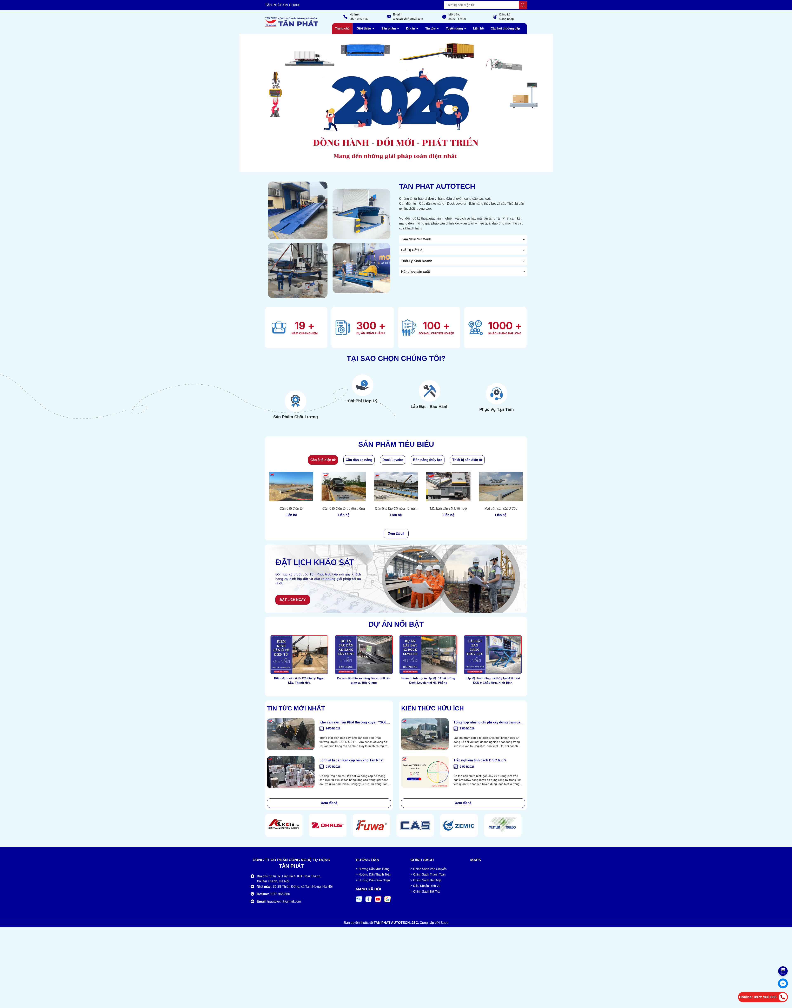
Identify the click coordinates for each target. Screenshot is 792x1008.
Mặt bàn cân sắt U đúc (500, 508)
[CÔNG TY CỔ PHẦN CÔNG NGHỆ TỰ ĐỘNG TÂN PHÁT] (396, 103)
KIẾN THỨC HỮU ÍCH (432, 708)
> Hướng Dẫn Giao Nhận (373, 880)
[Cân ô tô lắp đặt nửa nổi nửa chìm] (396, 486)
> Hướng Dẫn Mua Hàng (372, 869)
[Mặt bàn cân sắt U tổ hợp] (448, 486)
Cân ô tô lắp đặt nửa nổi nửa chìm (396, 509)
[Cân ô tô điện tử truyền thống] (344, 486)
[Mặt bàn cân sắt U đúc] (501, 486)
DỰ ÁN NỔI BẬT (396, 624)
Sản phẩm (389, 28)
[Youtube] (378, 899)
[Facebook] (368, 899)
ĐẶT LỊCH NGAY (293, 599)
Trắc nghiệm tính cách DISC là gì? (480, 760)
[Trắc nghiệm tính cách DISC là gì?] (425, 772)
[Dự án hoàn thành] (362, 327)
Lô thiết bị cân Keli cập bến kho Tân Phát (351, 760)
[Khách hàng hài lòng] (495, 327)
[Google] (387, 899)
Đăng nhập (506, 18)
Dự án (411, 28)
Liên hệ (478, 28)
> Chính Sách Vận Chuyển (428, 869)
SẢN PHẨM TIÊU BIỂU (396, 444)
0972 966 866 (359, 18)
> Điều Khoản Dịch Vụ (425, 885)
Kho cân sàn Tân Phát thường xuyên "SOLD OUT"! (354, 723)
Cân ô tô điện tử (291, 508)
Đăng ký (504, 14)
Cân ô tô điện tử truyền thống (343, 508)
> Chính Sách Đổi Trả (425, 891)
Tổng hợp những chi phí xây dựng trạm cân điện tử (488, 723)
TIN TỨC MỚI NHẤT (296, 708)
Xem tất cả (396, 533)
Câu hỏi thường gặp (505, 28)
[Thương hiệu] (284, 825)
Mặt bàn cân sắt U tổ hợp (448, 508)
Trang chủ (342, 28)
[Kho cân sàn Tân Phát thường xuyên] (291, 734)
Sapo (444, 922)
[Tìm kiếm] (523, 5)
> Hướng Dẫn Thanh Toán (373, 874)
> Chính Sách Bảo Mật (425, 880)
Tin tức (430, 28)
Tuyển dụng (455, 28)
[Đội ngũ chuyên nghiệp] (429, 327)
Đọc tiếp (299, 690)
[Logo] (292, 22)
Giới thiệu (364, 28)
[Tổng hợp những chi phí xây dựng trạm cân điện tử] (425, 734)
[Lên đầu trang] (783, 958)
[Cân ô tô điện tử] (291, 486)
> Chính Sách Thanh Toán (428, 874)
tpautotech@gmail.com (408, 18)
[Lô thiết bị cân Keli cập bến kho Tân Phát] (291, 772)
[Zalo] (359, 899)
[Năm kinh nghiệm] (296, 327)
